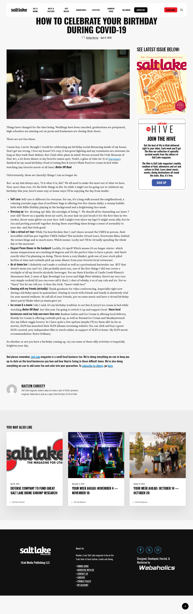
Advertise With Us (85, 570)
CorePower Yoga (54, 203)
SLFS (23, 326)
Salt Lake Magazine (19, 436)
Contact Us (82, 573)
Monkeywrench (115, 318)
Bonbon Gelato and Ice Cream (78, 314)
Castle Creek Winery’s (111, 272)
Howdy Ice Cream (21, 318)
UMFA (102, 232)
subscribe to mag (92, 366)
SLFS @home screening (64, 326)
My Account (82, 585)
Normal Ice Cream (89, 318)
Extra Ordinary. (42, 334)
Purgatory (114, 159)
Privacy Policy (84, 581)
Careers (81, 577)
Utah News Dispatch (18, 502)
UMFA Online (58, 236)
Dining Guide (83, 566)
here (110, 366)
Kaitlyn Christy (92, 37)
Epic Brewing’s (51, 276)
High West (85, 276)
